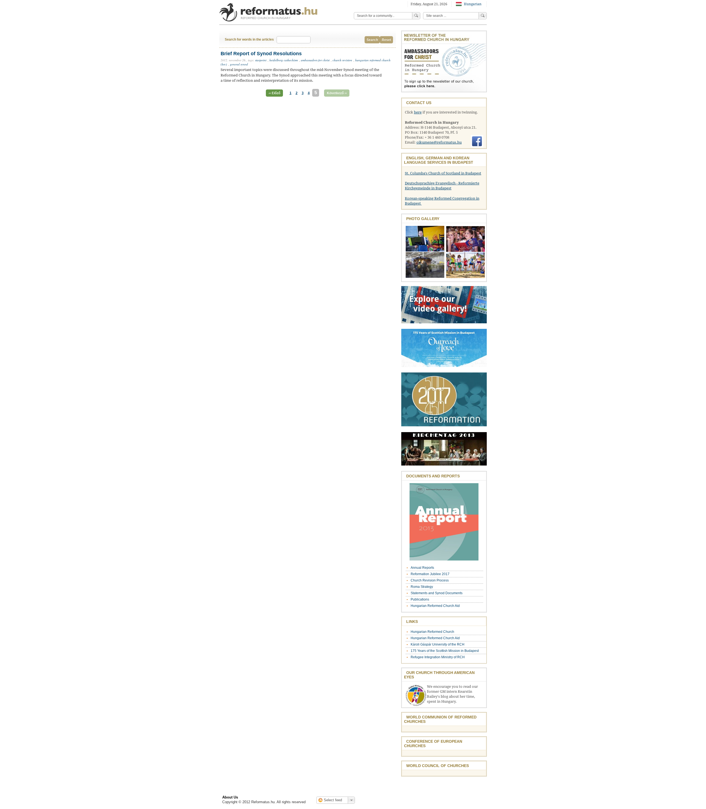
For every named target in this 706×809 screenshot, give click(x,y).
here (418, 112)
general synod (239, 64)
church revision (342, 60)
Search (372, 40)
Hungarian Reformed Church (432, 632)
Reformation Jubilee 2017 (430, 574)
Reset (386, 40)
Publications (420, 599)
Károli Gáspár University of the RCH (437, 644)
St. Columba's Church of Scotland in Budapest (443, 173)
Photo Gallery (422, 218)
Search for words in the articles (249, 39)
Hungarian (472, 4)
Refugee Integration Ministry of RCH (438, 657)
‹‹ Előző (274, 93)
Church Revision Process (430, 580)
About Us (230, 797)
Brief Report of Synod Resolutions (261, 53)
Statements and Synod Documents (436, 593)
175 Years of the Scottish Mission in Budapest (445, 651)
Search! (482, 15)
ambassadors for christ (315, 60)
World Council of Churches (437, 765)
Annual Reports (422, 568)
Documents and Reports (433, 476)
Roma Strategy (422, 587)
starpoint (260, 60)
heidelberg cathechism (283, 60)
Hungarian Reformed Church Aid (435, 606)
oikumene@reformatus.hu (439, 142)
